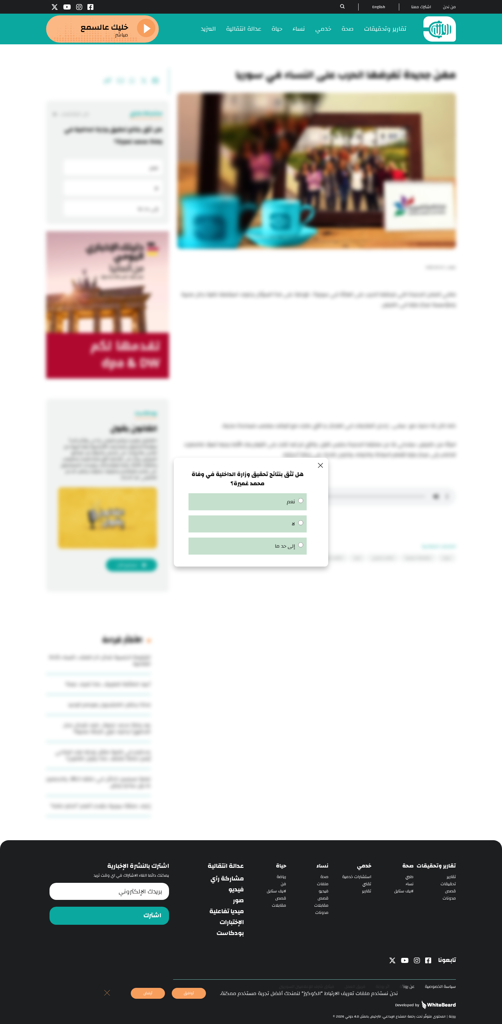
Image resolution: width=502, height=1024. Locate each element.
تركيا (357, 558)
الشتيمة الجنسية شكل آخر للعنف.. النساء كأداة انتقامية (100, 660)
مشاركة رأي (227, 878)
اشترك (152, 915)
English (378, 7)
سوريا (447, 558)
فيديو (324, 891)
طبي (409, 876)
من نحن (449, 7)
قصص (450, 891)
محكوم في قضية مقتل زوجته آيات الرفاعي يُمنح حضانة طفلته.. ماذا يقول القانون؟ (103, 755)
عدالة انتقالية (243, 29)
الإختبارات (232, 922)
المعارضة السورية (418, 558)
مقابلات (321, 905)
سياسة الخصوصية (440, 986)
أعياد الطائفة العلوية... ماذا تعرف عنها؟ (108, 684)
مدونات (449, 898)
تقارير (451, 876)
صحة (347, 29)
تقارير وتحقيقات (385, 29)
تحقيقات (448, 884)
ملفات (323, 884)
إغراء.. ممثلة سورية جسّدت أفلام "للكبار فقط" (100, 806)
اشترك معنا (421, 7)
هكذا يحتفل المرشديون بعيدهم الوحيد (109, 704)
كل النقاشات (74, 114)
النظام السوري (383, 558)
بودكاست (230, 933)
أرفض (147, 993)
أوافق (189, 993)
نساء (299, 29)
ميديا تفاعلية (226, 911)
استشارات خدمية (356, 876)
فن (283, 884)
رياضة (281, 876)
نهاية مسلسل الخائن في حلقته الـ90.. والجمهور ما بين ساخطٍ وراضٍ (98, 782)
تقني (366, 884)
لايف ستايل (404, 891)
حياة (276, 29)
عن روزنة (407, 986)
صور (238, 900)
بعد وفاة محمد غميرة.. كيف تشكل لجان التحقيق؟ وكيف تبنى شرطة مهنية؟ (107, 728)
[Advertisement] (316, 366)
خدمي (323, 29)
